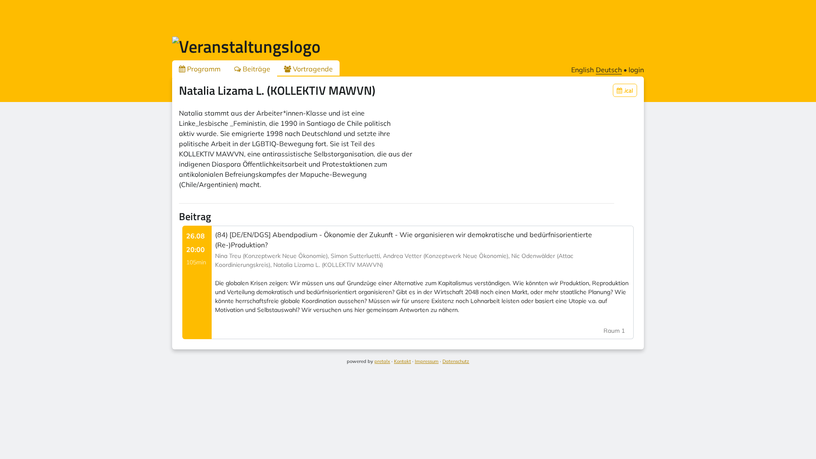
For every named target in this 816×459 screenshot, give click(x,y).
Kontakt (402, 361)
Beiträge (255, 69)
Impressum (427, 361)
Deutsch (609, 69)
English (582, 69)
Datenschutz (455, 361)
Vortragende (312, 69)
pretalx (382, 361)
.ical (627, 90)
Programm (203, 69)
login (636, 69)
